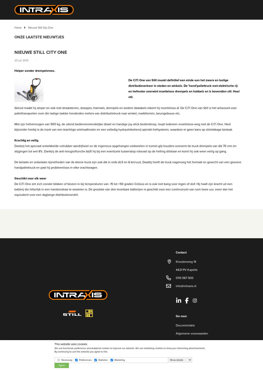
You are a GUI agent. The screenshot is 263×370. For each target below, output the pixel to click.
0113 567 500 (184, 278)
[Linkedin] (179, 300)
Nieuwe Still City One (40, 27)
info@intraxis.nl (186, 286)
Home (18, 27)
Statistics (103, 360)
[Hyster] (89, 313)
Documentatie (185, 325)
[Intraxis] (44, 9)
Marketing (120, 360)
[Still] (72, 313)
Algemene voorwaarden (192, 333)
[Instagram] (195, 300)
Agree (62, 365)
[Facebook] (187, 300)
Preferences (85, 360)
